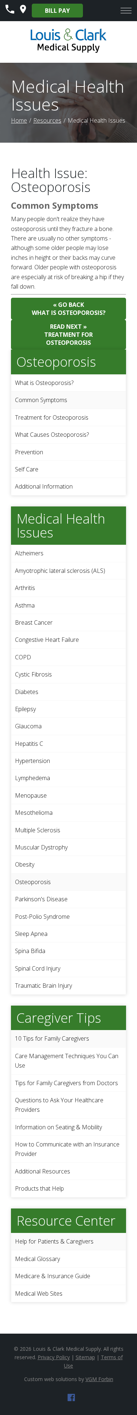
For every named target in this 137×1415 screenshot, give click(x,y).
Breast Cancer (34, 622)
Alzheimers (29, 553)
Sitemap (85, 1357)
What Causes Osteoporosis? (52, 435)
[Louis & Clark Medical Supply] (68, 52)
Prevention (29, 452)
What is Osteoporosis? (44, 383)
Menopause (31, 795)
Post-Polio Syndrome (42, 917)
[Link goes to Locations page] (23, 11)
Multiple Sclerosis (37, 830)
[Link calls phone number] (9, 11)
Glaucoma (28, 726)
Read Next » (68, 335)
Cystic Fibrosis (33, 674)
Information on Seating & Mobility (58, 1127)
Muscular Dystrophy (41, 847)
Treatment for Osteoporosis (51, 417)
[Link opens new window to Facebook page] (71, 1399)
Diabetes (26, 692)
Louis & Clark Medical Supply (67, 1348)
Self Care (26, 469)
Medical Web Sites (38, 1293)
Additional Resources (42, 1171)
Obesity (24, 864)
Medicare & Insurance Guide (52, 1276)
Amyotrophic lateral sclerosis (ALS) (60, 571)
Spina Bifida (30, 951)
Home (19, 120)
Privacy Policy (54, 1357)
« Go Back (69, 309)
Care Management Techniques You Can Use (66, 1060)
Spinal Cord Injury (37, 968)
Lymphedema (32, 778)
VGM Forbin (99, 1379)
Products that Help (39, 1188)
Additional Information (44, 486)
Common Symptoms (41, 400)
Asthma (25, 605)
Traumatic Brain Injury (43, 986)
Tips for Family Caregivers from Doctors (66, 1083)
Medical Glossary (37, 1259)
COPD (23, 657)
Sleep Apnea (31, 934)
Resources (47, 120)
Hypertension (32, 761)
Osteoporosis (33, 882)
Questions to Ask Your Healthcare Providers (59, 1105)
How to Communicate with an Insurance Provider (67, 1149)
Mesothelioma (34, 813)
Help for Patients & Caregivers (54, 1241)
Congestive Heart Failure (47, 640)
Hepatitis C (29, 744)
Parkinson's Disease (41, 899)
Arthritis (25, 588)
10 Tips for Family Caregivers (52, 1038)
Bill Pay (57, 11)
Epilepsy (25, 709)
